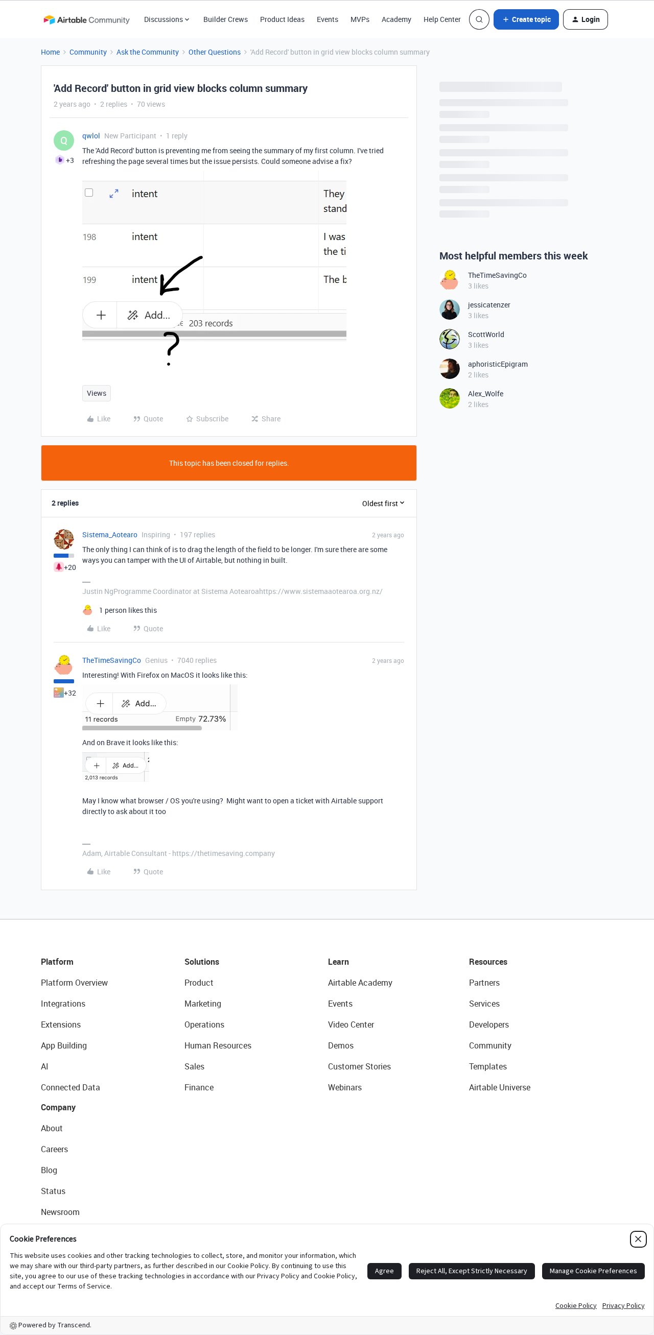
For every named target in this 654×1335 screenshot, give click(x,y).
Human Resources (217, 1045)
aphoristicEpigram (498, 364)
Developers (489, 1024)
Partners (484, 982)
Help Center (442, 19)
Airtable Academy (360, 982)
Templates (488, 1066)
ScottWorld (486, 334)
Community (88, 52)
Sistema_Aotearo (109, 534)
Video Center (351, 1024)
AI (45, 1066)
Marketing (202, 1003)
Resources (488, 961)
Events (327, 19)
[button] (526, 19)
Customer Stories (359, 1066)
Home (50, 52)
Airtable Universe (499, 1087)
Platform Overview (74, 982)
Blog (49, 1170)
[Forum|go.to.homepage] (86, 19)
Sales (194, 1066)
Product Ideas (282, 19)
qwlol (91, 135)
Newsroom (60, 1212)
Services (484, 1003)
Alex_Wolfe (485, 393)
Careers (54, 1149)
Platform (57, 961)
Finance (199, 1087)
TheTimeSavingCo (111, 660)
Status (53, 1191)
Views (96, 393)
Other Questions (215, 52)
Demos (341, 1045)
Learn (338, 961)
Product (199, 982)
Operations (204, 1024)
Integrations (63, 1003)
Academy (396, 19)
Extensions (61, 1024)
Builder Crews (225, 19)
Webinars (345, 1087)
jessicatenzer (489, 304)
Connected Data (70, 1087)
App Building (64, 1045)
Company (58, 1107)
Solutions (201, 961)
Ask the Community (147, 52)
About (52, 1128)
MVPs (360, 19)
